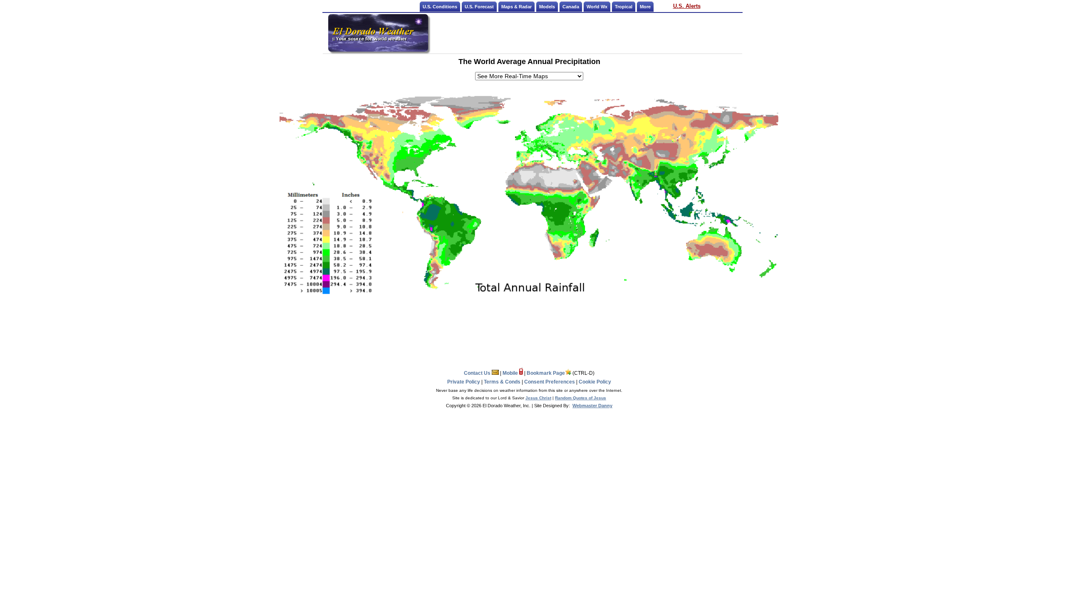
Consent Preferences (549, 382)
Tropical (623, 6)
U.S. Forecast (479, 6)
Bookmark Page (546, 373)
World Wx (597, 6)
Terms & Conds (502, 382)
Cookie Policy (595, 382)
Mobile (511, 373)
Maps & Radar (516, 6)
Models (547, 6)
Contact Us (478, 373)
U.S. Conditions (440, 6)
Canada (570, 6)
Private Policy (463, 382)
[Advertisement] (585, 33)
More (645, 6)
